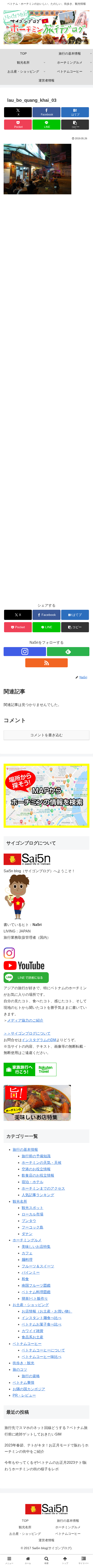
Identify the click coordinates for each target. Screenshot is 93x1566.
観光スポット (32, 1208)
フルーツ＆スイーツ (38, 1266)
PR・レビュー (24, 1395)
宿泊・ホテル (32, 1182)
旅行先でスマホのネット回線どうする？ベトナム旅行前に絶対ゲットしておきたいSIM (46, 1431)
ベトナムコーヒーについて (43, 1350)
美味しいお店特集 (36, 1247)
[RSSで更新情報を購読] (46, 662)
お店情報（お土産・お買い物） (47, 1311)
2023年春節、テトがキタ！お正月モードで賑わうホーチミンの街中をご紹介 (46, 1448)
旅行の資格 (31, 1376)
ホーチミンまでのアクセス (43, 1188)
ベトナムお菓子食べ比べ (41, 1324)
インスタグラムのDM (39, 1040)
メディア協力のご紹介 (25, 1020)
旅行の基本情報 (25, 1149)
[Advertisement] (46, 401)
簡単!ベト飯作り (35, 1298)
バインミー (31, 1272)
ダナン (27, 1234)
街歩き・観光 (23, 1363)
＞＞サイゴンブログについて (27, 1033)
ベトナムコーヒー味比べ (41, 1357)
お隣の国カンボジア (29, 1389)
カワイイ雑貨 (32, 1331)
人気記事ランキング (38, 1195)
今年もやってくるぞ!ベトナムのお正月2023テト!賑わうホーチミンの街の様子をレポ (46, 1466)
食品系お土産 (32, 1337)
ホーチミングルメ (27, 1240)
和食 (25, 1279)
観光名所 (20, 1201)
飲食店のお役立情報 (38, 1175)
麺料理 (27, 1260)
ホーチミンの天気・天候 (41, 1163)
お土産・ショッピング (31, 1305)
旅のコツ (20, 1369)
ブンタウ (29, 1221)
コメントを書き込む (46, 735)
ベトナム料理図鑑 (36, 1292)
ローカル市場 (32, 1214)
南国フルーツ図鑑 (36, 1285)
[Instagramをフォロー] (25, 651)
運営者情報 (46, 1540)
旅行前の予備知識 (36, 1156)
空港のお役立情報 (36, 1169)
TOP (25, 1520)
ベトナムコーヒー (27, 1344)
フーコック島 (32, 1227)
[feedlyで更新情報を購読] (68, 651)
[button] (75, 125)
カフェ (27, 1253)
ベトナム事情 (23, 1382)
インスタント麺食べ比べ (41, 1318)
